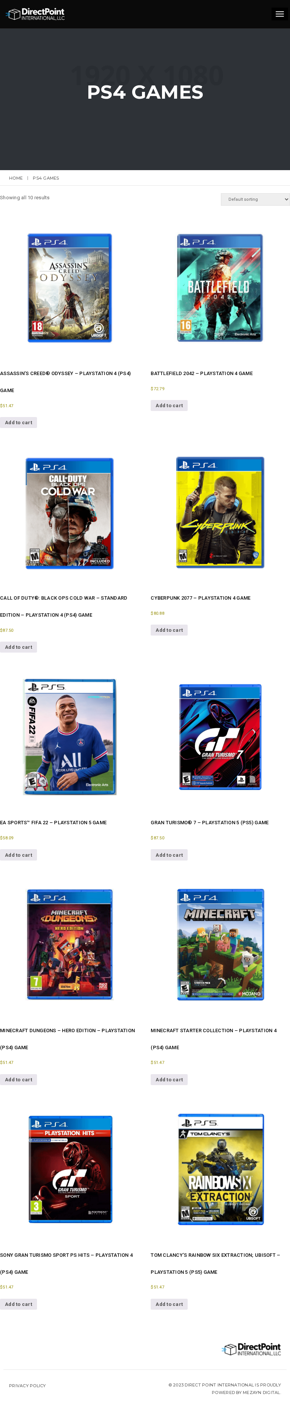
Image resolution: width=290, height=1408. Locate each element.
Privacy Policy (27, 1385)
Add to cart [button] (18, 422)
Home (16, 178)
